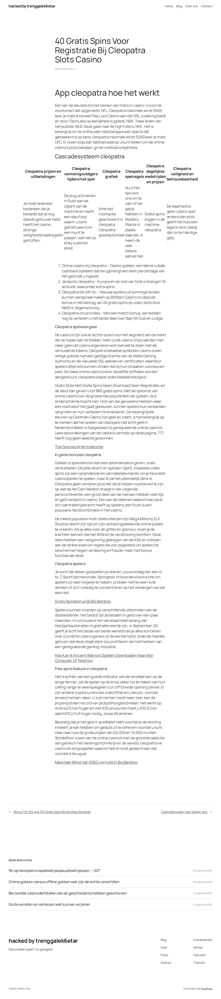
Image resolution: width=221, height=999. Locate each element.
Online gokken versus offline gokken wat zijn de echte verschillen (64, 882)
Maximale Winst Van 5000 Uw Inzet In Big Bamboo (96, 762)
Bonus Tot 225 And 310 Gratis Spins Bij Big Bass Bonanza (52, 812)
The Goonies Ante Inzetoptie (79, 446)
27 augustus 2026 (202, 893)
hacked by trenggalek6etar (32, 6)
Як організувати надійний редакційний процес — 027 (54, 870)
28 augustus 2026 (202, 881)
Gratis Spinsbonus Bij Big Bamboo (83, 601)
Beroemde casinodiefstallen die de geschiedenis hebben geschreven (68, 893)
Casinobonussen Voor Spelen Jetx (184, 812)
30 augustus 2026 (202, 870)
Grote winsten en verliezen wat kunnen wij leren (49, 904)
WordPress (206, 988)
